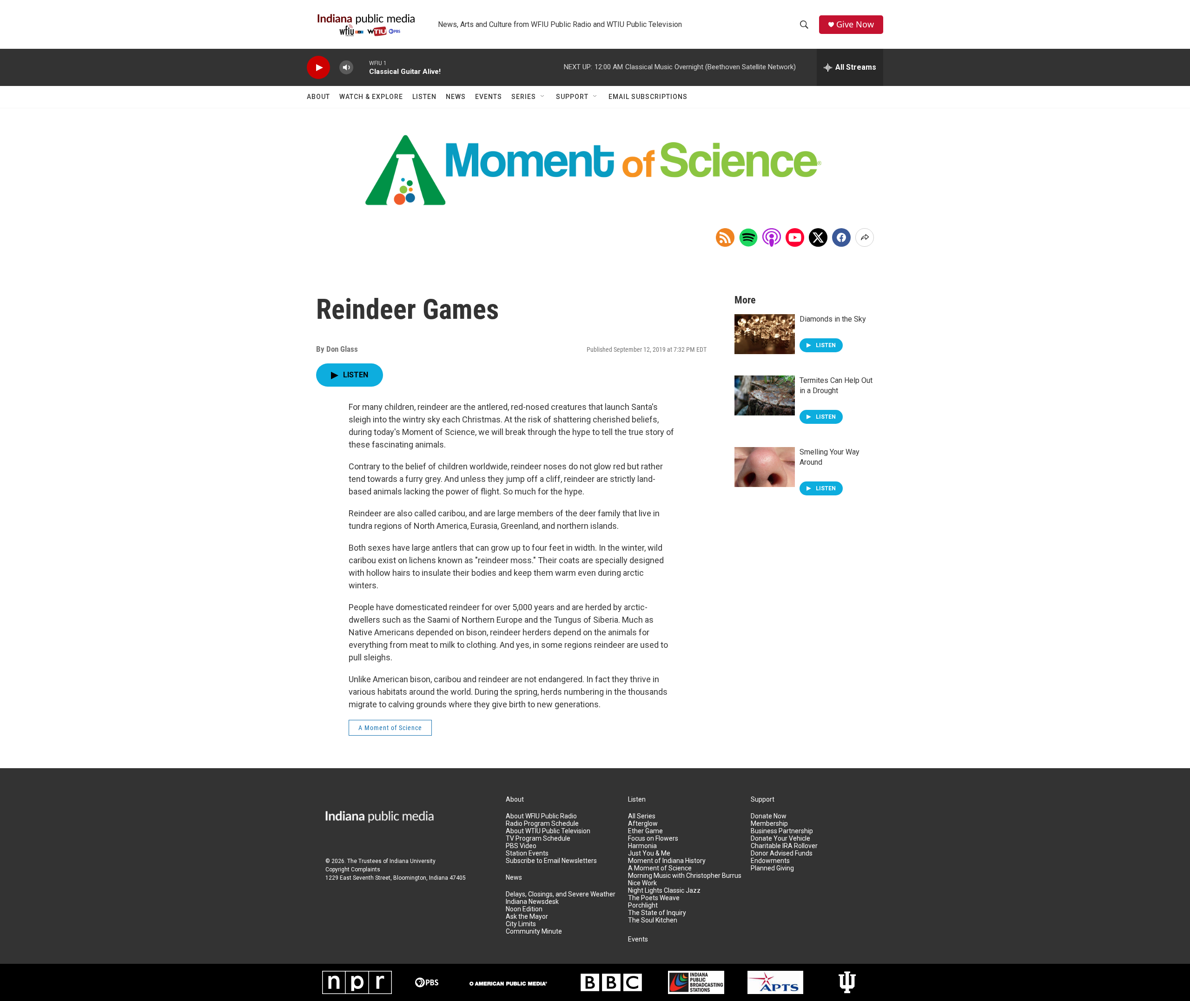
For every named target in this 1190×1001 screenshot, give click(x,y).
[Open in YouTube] (795, 237)
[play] (318, 67)
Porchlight (643, 905)
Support (572, 96)
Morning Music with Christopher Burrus (684, 875)
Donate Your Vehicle (780, 838)
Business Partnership (782, 831)
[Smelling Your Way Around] (764, 467)
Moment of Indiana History (667, 860)
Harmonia (642, 846)
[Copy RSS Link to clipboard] (725, 237)
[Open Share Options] (864, 237)
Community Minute (534, 931)
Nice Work (642, 883)
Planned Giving (772, 868)
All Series (641, 816)
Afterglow (643, 823)
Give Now (855, 24)
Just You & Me (649, 853)
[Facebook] (841, 237)
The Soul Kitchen (652, 920)
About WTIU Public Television (548, 831)
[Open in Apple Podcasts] (771, 237)
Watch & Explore (371, 96)
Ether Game (645, 831)
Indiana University (413, 861)
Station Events (527, 853)
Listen (424, 96)
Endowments (770, 860)
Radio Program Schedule (542, 823)
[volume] (346, 67)
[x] (818, 237)
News (456, 96)
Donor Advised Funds (782, 853)
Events (488, 96)
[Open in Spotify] (748, 237)
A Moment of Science (390, 727)
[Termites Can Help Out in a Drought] (764, 395)
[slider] (361, 67)
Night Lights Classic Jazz (664, 890)
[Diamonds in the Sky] (764, 334)
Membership (769, 823)
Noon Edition (524, 909)
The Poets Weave (654, 898)
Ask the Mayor (527, 916)
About (318, 96)
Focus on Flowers (653, 838)
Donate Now (769, 816)
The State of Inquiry (657, 912)
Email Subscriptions (648, 96)
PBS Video (521, 846)
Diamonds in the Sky (833, 319)
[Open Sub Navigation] (543, 96)
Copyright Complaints (352, 869)
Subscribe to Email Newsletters (551, 860)
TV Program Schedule (538, 838)
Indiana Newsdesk (532, 901)
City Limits (521, 924)
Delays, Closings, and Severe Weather (560, 894)
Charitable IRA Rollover (784, 846)
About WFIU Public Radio (541, 816)
